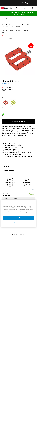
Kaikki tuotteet (10, 25)
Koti (3, 25)
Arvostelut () (6, 83)
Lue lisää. (21, 14)
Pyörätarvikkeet (21, 25)
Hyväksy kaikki (19, 217)
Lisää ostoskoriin (18, 121)
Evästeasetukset (18, 222)
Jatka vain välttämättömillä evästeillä (26, 202)
